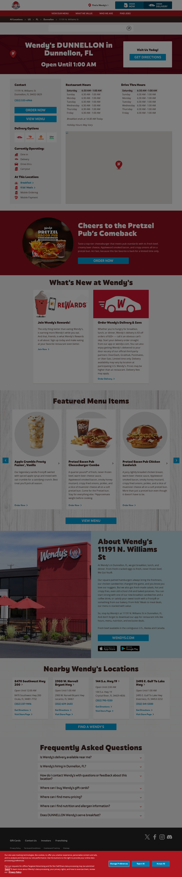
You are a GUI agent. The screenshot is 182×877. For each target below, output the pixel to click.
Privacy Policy (15, 872)
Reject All (140, 863)
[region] (91, 864)
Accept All (161, 863)
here (7, 869)
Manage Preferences (119, 863)
